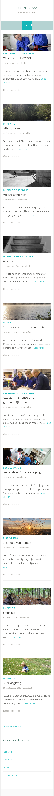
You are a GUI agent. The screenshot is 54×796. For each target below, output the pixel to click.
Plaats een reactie (11, 90)
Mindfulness (10, 538)
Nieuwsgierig (12, 683)
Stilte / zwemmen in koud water (24, 327)
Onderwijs (9, 53)
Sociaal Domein (25, 53)
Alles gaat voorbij (14, 128)
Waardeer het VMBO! (17, 58)
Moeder (8, 261)
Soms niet (9, 613)
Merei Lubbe (27, 8)
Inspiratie (9, 123)
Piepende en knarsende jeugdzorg (25, 472)
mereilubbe (21, 63)
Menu (29, 25)
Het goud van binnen (17, 543)
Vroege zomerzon (15, 195)
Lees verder (22, 148)
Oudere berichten (12, 726)
